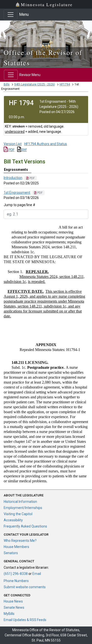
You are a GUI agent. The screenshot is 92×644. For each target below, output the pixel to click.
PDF (11, 150)
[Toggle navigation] (10, 15)
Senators (11, 553)
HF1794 (65, 84)
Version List (13, 144)
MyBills (9, 614)
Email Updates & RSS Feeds (25, 620)
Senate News (14, 607)
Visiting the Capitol (18, 514)
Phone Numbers (16, 581)
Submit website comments (25, 587)
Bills (7, 84)
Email (36, 574)
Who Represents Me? (20, 541)
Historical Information (20, 502)
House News (13, 601)
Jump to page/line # (19, 205)
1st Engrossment (17, 193)
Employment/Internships (23, 508)
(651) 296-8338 (16, 574)
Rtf (24, 150)
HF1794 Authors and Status (45, 144)
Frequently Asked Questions (25, 526)
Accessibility (13, 520)
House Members (16, 547)
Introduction (13, 178)
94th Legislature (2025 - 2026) (34, 84)
